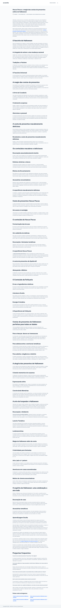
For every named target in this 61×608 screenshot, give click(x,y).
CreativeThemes (20, 606)
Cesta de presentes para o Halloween (39, 14)
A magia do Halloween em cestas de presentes (29, 541)
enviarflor (6, 3)
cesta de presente (29, 14)
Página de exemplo (53, 2)
